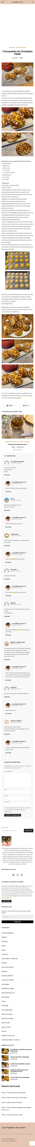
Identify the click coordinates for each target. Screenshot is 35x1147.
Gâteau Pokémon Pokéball (14, 1102)
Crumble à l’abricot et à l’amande (16, 1092)
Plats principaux (7, 1010)
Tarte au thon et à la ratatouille (19, 1077)
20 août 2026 (13, 1079)
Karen (21, 58)
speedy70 (13, 687)
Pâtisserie (12, 47)
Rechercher (5, 827)
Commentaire (8, 771)
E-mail (6, 795)
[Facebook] (13, 875)
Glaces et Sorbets (8, 980)
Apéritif (4, 937)
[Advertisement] (17, 25)
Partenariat (6, 997)
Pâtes (3, 1001)
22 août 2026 (19, 447)
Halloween (5, 984)
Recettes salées (7, 1014)
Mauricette (13, 569)
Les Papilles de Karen (17, 2)
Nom (5, 789)
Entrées (4, 963)
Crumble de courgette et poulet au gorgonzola (21, 1050)
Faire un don (6, 901)
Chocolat (5, 954)
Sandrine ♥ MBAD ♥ (16, 721)
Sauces (4, 1031)
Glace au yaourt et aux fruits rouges (17, 1097)
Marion (12, 499)
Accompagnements (8, 933)
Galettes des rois (8, 967)
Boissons (5, 941)
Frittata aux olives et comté (14, 1114)
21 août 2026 (13, 1073)
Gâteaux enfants (7, 975)
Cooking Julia (14, 534)
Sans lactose (6, 1027)
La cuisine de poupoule (17, 461)
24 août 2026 (13, 1053)
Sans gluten (6, 1022)
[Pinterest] (22, 875)
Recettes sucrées (21, 47)
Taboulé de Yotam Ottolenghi (19, 1057)
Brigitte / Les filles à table (17, 642)
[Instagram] (18, 875)
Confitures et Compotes (12, 441)
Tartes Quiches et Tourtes (10, 1040)
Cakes (3, 950)
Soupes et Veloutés (8, 1035)
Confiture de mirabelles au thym (17, 444)
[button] (13, 449)
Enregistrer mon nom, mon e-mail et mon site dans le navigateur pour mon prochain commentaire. (17, 809)
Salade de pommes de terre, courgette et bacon (19, 1070)
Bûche (4, 945)
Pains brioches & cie (8, 992)
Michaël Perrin (13, 1141)
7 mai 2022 (15, 58)
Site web (6, 801)
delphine (13, 603)
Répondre (7, 475)
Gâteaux (4, 971)
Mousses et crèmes (8, 988)
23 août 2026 (13, 1059)
